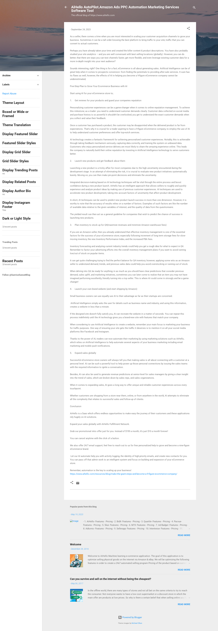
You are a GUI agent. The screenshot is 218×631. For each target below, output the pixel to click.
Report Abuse (9, 93)
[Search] (194, 8)
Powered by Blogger (132, 617)
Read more (184, 535)
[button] (188, 29)
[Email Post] (77, 484)
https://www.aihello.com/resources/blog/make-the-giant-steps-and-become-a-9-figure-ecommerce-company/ (123, 474)
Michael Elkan (137, 623)
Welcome (75, 544)
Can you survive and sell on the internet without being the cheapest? (110, 578)
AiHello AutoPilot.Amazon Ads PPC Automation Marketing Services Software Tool (125, 9)
